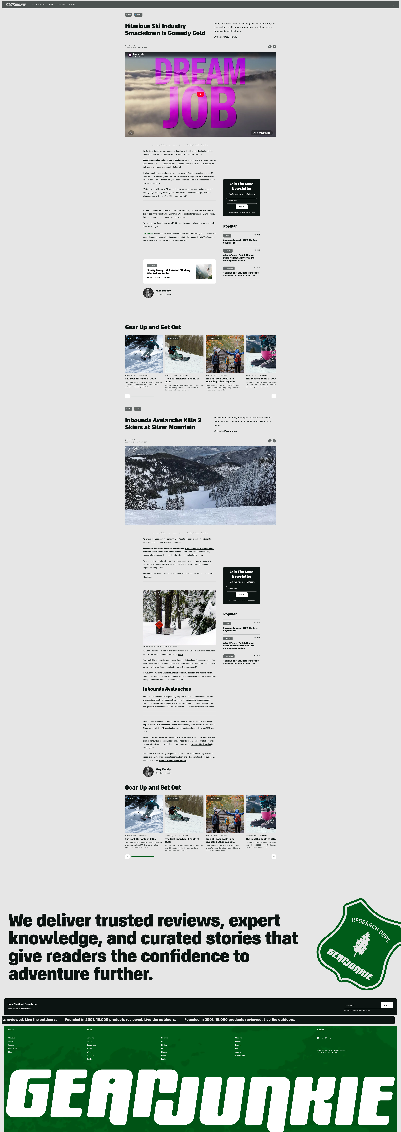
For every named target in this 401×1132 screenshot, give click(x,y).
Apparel (238, 1052)
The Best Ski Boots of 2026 (261, 379)
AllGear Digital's (340, 1050)
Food (163, 1041)
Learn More (204, 145)
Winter (139, 14)
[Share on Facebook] (274, 46)
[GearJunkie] (16, 4)
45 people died (168, 728)
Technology (91, 1045)
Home (129, 14)
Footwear (228, 250)
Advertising (12, 1048)
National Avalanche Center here (172, 760)
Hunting (238, 1041)
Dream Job (148, 234)
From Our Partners (66, 5)
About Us (11, 1038)
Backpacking (229, 268)
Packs (163, 1059)
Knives (228, 235)
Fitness (164, 1052)
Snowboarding (174, 338)
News (51, 5)
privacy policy (251, 212)
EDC (236, 1048)
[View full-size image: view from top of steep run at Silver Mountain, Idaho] (200, 485)
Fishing (164, 1045)
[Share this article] (270, 46)
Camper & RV (240, 1056)
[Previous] (127, 396)
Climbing (152, 265)
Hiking (89, 1041)
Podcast (11, 1045)
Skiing (131, 338)
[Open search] (393, 4)
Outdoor (90, 1059)
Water (163, 1056)
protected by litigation (201, 744)
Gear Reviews (38, 5)
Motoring (164, 1038)
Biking (163, 1048)
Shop (10, 1052)
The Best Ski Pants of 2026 (140, 379)
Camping (90, 1038)
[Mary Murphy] (148, 293)
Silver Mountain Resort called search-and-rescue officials (188, 673)
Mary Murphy (163, 291)
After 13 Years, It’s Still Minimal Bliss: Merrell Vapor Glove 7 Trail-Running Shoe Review (239, 258)
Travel (89, 1048)
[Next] (273, 396)
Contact (11, 1041)
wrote (180, 654)
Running (238, 1045)
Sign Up (241, 207)
